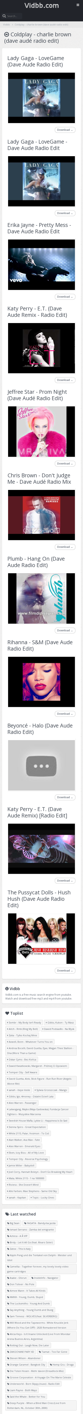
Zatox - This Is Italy (20, 1248)
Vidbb (41, 5)
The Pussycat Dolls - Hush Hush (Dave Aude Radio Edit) (39, 899)
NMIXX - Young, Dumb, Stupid (26, 1297)
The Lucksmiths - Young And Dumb (29, 1303)
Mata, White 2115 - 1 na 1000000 (26, 1178)
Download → (65, 130)
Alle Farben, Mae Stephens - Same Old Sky (32, 1191)
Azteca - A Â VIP (18, 1236)
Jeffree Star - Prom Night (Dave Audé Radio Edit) (37, 395)
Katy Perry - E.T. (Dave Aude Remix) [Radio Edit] (37, 812)
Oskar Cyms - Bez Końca (22, 1059)
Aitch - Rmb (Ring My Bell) (23, 1028)
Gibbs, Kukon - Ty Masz (60, 1022)
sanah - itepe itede (19, 1090)
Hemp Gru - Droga (63, 1364)
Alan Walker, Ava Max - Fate (24, 1139)
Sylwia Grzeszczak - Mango (51, 1090)
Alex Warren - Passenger (22, 1102)
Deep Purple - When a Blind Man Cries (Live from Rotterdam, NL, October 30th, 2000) (36, 1405)
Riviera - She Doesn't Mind (23, 1184)
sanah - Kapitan (17, 1197)
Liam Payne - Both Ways (23, 1390)
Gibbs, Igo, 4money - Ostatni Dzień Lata (30, 1096)
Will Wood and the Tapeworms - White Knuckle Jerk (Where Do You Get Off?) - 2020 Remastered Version (37, 1325)
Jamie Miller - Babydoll (21, 1165)
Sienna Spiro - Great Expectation (27, 1127)
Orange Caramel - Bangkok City (27, 1364)
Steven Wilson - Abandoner (25, 1358)
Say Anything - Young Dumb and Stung (31, 1309)
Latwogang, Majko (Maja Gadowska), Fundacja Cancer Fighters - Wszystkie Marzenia (38, 1112)
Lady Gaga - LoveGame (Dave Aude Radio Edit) (35, 61)
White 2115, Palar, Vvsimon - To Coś (28, 1133)
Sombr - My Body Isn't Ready (24, 1022)
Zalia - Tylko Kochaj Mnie (22, 1035)
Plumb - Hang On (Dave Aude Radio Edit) (36, 562)
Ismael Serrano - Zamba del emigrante (31, 1229)
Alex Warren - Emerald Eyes (24, 1146)
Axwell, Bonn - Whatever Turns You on (30, 1041)
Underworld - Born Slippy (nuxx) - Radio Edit (34, 1383)
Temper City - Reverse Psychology (28, 1159)
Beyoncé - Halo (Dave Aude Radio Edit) (40, 728)
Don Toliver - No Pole (21, 1284)
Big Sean (14, 1223)
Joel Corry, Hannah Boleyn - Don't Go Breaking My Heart (40, 1171)
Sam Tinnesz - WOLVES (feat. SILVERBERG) (33, 1316)
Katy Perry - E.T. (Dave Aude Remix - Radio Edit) (37, 311)
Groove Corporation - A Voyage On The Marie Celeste (40, 1377)
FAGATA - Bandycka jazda (41, 1223)
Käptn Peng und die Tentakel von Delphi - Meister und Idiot (39, 1258)
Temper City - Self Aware (22, 1072)
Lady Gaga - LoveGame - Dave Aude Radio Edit (37, 144)
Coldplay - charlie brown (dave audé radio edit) (41, 24)
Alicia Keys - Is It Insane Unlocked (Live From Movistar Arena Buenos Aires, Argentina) (38, 1336)
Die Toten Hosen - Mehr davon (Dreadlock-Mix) (36, 1371)
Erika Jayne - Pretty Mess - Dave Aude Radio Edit (39, 228)
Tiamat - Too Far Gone (54, 1351)
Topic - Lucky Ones (43, 1197)
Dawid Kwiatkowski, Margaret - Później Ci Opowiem (37, 1065)
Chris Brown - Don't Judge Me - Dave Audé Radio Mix (39, 478)
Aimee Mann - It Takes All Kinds (27, 1290)
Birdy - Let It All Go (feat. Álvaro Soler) (31, 1242)
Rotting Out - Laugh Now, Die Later (29, 1345)
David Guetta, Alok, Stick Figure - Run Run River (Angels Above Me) (39, 1081)
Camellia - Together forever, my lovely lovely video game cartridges (38, 1269)
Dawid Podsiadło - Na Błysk (58, 1028)
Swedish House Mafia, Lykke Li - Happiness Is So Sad (37, 1120)
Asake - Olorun (18, 1277)
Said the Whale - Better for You (27, 1396)
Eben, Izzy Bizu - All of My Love (26, 1152)
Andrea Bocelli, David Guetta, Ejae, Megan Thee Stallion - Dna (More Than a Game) (40, 1051)
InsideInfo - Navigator (45, 1277)
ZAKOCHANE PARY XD (21, 1351)
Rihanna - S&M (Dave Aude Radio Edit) (40, 645)
